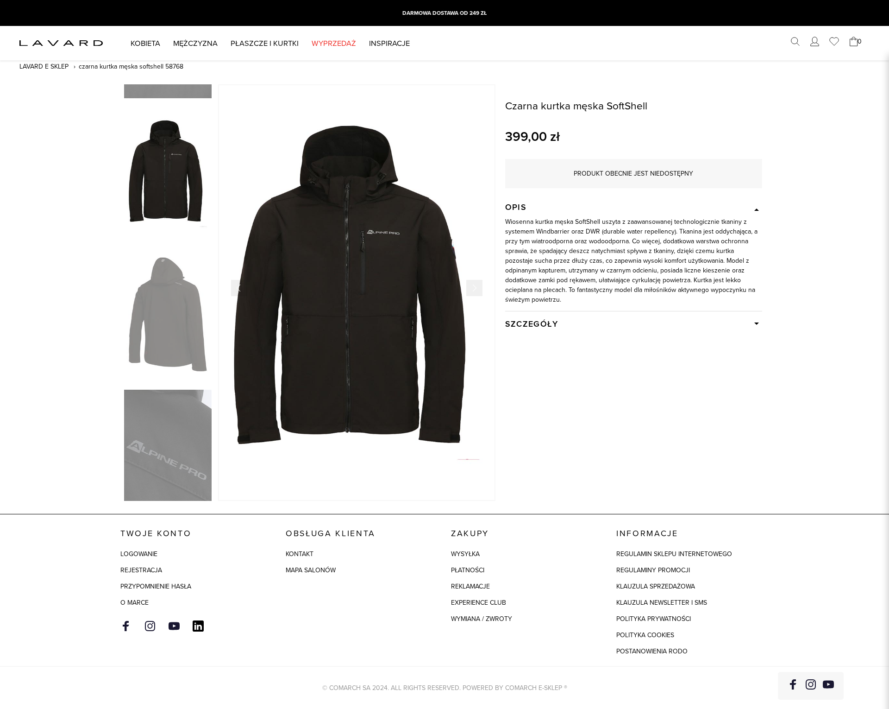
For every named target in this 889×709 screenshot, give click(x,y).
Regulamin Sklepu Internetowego (674, 553)
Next (474, 288)
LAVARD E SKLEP (44, 66)
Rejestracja (141, 570)
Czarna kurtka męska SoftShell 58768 (131, 66)
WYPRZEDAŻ (334, 43)
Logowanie (138, 553)
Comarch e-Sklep (533, 687)
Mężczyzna (195, 43)
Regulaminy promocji (653, 570)
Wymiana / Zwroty (481, 618)
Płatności (467, 570)
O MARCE (134, 602)
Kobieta (145, 43)
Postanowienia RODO (652, 651)
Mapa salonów (311, 570)
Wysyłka (465, 553)
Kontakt (299, 553)
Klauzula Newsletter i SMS (661, 602)
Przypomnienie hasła (155, 586)
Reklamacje (470, 586)
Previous (239, 288)
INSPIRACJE (389, 43)
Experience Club (478, 602)
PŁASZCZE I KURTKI (265, 43)
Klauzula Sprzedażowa (655, 586)
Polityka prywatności (653, 618)
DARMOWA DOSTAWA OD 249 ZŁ (444, 13)
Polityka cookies (645, 634)
